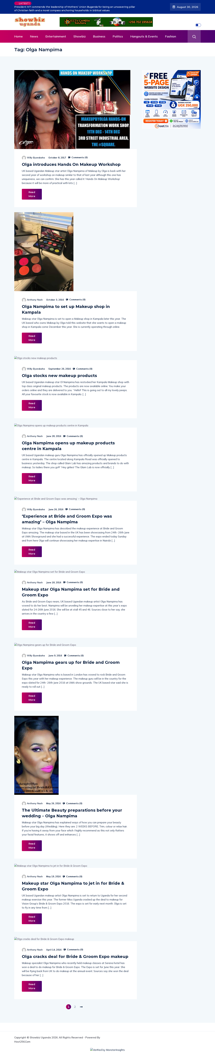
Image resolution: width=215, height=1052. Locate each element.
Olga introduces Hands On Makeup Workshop (71, 164)
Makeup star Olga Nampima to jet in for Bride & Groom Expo (73, 886)
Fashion (170, 36)
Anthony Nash (35, 299)
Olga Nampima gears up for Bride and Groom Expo (71, 665)
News (34, 36)
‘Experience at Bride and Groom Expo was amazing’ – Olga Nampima (67, 519)
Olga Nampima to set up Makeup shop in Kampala (66, 309)
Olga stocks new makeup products (59, 375)
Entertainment (56, 36)
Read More (32, 194)
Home (18, 36)
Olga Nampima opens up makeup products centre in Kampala (68, 445)
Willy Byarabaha (36, 157)
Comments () (79, 157)
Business (99, 36)
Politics (118, 36)
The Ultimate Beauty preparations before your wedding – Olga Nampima (72, 813)
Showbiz (79, 36)
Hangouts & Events (144, 36)
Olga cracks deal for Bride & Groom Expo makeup (75, 956)
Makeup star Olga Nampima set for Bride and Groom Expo (71, 592)
